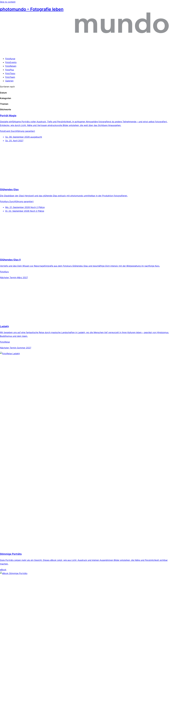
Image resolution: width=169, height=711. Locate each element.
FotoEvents (11, 62)
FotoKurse (10, 58)
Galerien (9, 80)
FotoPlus (9, 69)
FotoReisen (10, 66)
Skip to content (7, 2)
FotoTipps (10, 73)
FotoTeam (10, 77)
